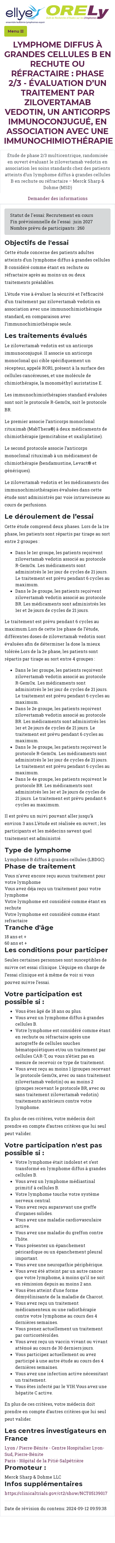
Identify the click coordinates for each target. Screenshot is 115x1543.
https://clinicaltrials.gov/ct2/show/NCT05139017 (56, 1493)
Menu (14, 31)
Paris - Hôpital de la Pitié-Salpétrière (44, 1460)
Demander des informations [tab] (57, 198)
